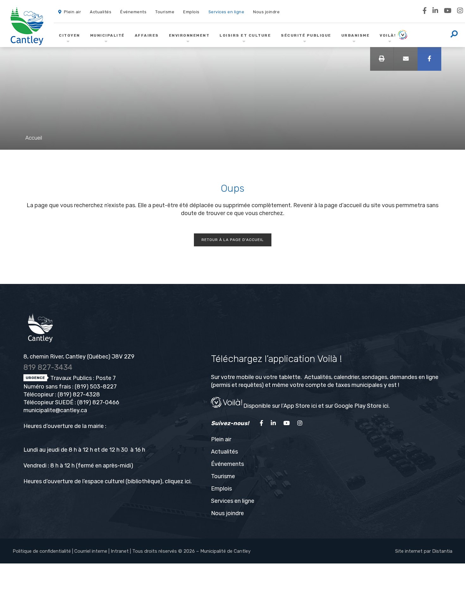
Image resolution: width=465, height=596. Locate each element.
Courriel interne (90, 551)
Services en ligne (232, 500)
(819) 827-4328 (79, 394)
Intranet (120, 551)
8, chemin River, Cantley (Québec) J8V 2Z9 (78, 356)
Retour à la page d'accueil (233, 240)
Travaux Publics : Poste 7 (82, 378)
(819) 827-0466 (98, 402)
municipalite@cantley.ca (55, 410)
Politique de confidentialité (42, 551)
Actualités (224, 451)
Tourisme (223, 476)
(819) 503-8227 (96, 386)
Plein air (221, 439)
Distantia (442, 551)
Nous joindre (227, 513)
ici (187, 481)
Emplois (221, 488)
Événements (227, 464)
